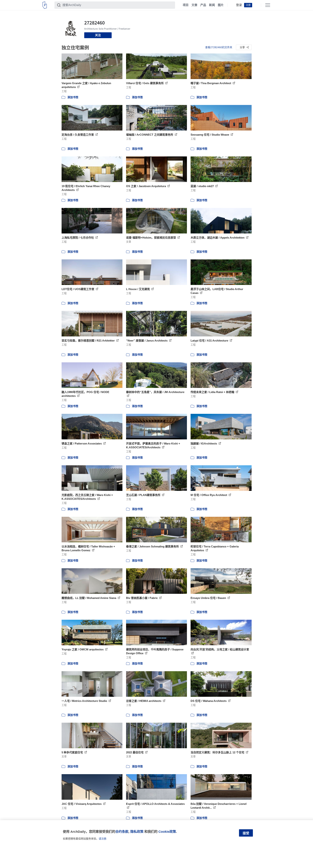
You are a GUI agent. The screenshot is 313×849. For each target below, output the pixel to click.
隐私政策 (136, 831)
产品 (203, 5)
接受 (246, 833)
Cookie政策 (167, 831)
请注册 (102, 838)
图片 (221, 5)
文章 (194, 5)
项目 (186, 5)
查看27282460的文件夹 (218, 47)
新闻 (212, 5)
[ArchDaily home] (45, 5)
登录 (239, 5)
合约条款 (121, 831)
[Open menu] (268, 5)
